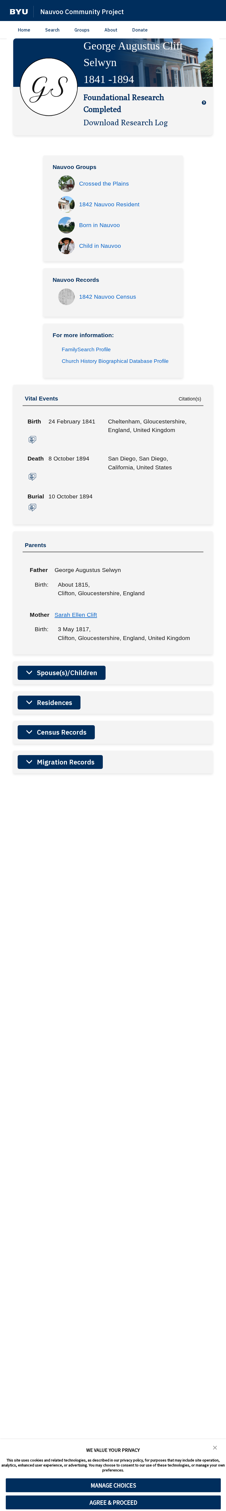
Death (36, 458)
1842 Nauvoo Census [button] (107, 296)
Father (38, 570)
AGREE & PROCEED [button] (113, 1502)
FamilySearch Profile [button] (86, 349)
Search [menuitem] (52, 30)
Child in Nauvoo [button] (100, 246)
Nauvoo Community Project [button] (82, 11)
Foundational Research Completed (124, 103)
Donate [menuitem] (140, 30)
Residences (54, 702)
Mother (38, 615)
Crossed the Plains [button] (104, 183)
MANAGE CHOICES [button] (113, 1485)
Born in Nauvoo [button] (99, 225)
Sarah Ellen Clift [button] (76, 615)
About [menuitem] (110, 30)
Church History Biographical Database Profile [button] (115, 361)
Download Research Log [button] (126, 122)
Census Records (62, 732)
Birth (34, 421)
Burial (36, 496)
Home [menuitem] (24, 30)
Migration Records (66, 762)
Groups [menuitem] (82, 30)
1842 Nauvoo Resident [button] (109, 204)
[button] (19, 11)
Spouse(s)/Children (67, 672)
